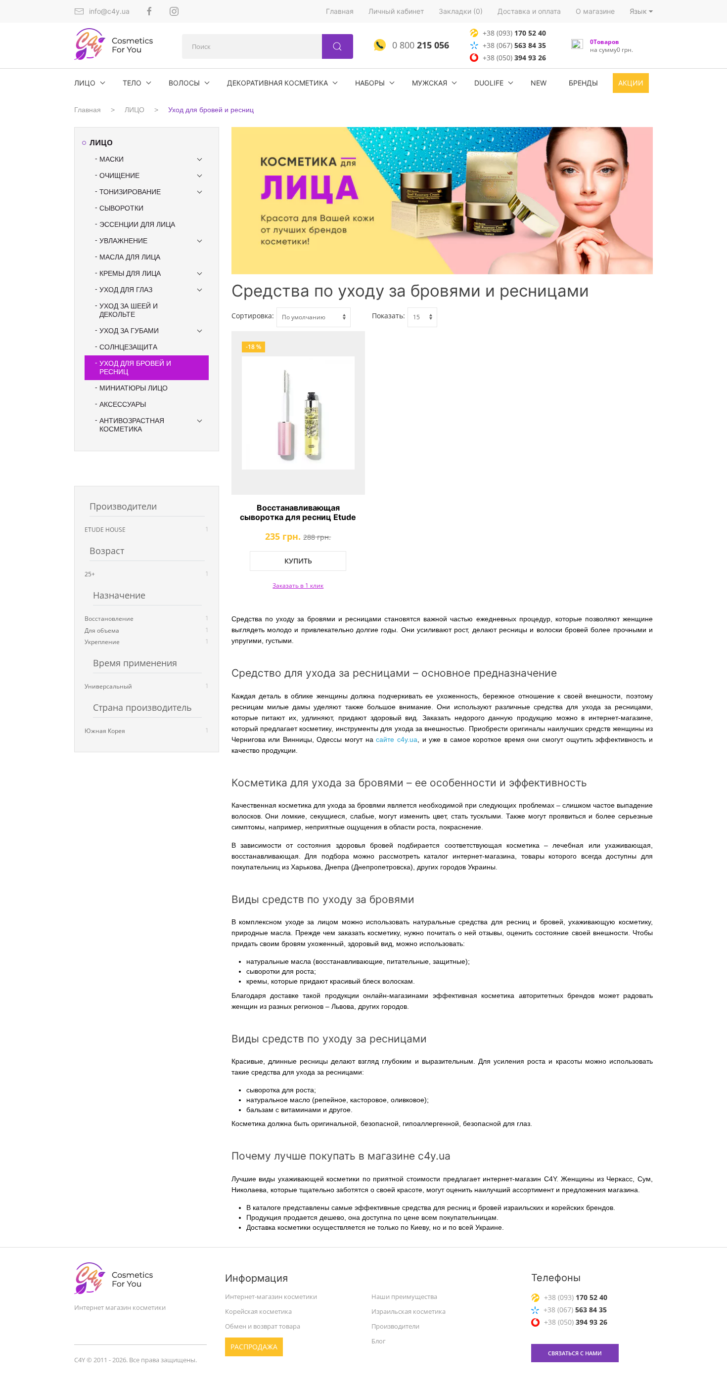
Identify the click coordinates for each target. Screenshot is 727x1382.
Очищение (119, 175)
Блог (378, 1340)
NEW (538, 83)
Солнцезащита (128, 347)
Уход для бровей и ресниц (211, 110)
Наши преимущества (404, 1296)
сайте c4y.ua (396, 739)
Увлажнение (123, 241)
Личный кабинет (396, 11)
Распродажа (253, 1346)
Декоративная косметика (277, 83)
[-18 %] (298, 413)
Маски (111, 159)
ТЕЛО (132, 83)
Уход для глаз (125, 290)
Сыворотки (121, 208)
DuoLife (488, 83)
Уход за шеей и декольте (128, 310)
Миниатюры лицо (133, 388)
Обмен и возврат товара (262, 1326)
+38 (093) (514, 33)
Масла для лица (129, 257)
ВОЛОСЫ (184, 83)
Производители (395, 1326)
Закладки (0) (461, 11)
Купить (298, 560)
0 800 (419, 45)
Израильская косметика (408, 1311)
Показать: (388, 315)
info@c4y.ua (109, 11)
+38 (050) (514, 57)
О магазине (595, 11)
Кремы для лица (130, 273)
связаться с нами (575, 1353)
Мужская (429, 83)
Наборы (370, 83)
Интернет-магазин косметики (271, 1296)
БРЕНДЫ (583, 83)
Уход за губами (129, 331)
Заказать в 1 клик (298, 585)
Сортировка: (252, 315)
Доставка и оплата (529, 11)
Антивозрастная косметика (131, 425)
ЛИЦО (84, 83)
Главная (340, 11)
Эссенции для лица (137, 224)
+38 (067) (514, 45)
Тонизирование (130, 192)
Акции (630, 83)
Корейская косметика (258, 1311)
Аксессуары (122, 404)
